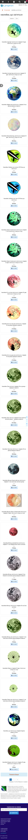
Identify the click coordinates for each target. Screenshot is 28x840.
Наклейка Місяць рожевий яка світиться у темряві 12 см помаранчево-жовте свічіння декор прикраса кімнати (14, 544)
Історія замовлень (4, 829)
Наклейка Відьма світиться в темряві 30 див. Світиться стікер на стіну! (14, 762)
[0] (25, 1)
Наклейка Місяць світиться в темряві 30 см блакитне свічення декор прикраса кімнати (14, 575)
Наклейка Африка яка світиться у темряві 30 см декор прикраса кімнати (14, 105)
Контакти (2, 824)
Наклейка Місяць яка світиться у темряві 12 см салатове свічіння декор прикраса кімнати (14, 637)
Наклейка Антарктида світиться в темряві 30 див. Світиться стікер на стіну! (14, 73)
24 (17, 18)
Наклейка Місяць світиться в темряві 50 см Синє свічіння (14, 606)
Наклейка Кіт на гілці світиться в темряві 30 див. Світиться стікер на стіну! (14, 293)
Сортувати (12, 18)
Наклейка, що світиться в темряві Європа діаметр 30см (14, 731)
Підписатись (15, 812)
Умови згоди (3, 823)
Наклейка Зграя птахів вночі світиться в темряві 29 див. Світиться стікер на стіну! (14, 261)
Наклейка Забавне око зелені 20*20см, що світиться (14, 167)
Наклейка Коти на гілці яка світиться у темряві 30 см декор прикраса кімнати (14, 324)
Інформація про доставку (5, 820)
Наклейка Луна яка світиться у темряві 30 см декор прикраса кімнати (14, 449)
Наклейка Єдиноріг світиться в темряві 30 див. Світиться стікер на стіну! (14, 42)
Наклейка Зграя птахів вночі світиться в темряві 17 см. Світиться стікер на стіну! (14, 230)
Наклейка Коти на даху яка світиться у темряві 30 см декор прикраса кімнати (14, 355)
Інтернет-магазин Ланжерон (6, 818)
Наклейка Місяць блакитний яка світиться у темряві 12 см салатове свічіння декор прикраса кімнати (14, 482)
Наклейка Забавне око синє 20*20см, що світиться (14, 199)
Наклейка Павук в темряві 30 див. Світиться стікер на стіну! (14, 668)
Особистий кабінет (4, 828)
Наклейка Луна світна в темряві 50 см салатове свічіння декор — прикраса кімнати (14, 418)
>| (17, 779)
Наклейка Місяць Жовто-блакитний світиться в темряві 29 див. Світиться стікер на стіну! (14, 512)
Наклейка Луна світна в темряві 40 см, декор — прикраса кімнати (14, 387)
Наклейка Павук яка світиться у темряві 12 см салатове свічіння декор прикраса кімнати (14, 700)
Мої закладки (3, 831)
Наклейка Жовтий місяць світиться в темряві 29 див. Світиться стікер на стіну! (14, 136)
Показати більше (14, 774)
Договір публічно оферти (5, 821)
